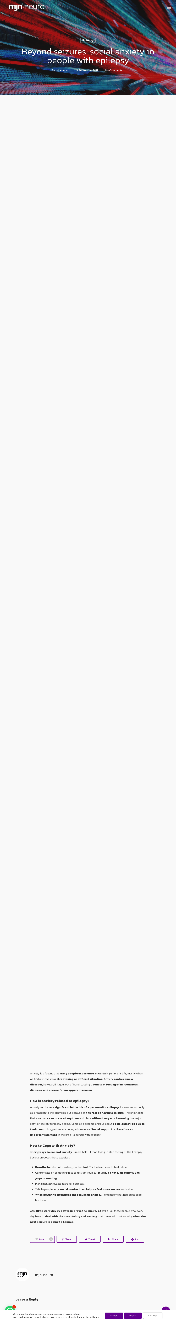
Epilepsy (88, 40)
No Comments (113, 70)
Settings (152, 1315)
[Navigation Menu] (169, 8)
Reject (132, 1315)
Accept (114, 1315)
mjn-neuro (62, 70)
